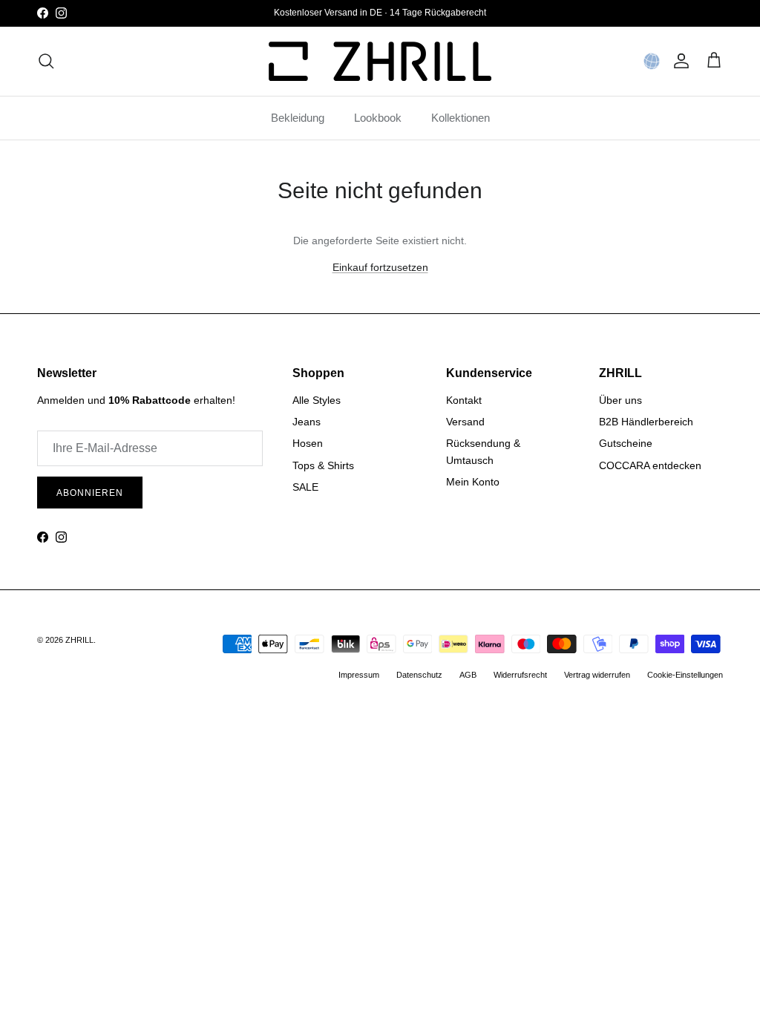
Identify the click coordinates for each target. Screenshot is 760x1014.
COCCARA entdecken (650, 465)
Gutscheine (625, 443)
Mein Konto (472, 482)
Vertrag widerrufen (597, 674)
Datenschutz (419, 674)
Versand (465, 422)
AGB (467, 674)
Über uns (620, 400)
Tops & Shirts (323, 465)
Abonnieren (89, 493)
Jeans (306, 422)
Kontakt (464, 400)
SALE (305, 487)
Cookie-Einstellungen (685, 674)
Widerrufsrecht (520, 674)
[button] (651, 61)
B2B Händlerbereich (646, 422)
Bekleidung (297, 117)
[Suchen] (46, 61)
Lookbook (378, 117)
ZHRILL (79, 639)
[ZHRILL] (380, 61)
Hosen (307, 443)
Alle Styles (316, 400)
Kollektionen (460, 117)
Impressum (358, 674)
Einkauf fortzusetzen (380, 267)
